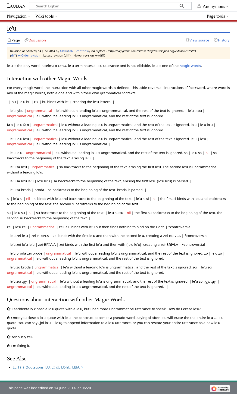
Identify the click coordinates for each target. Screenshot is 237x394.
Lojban (16, 5)
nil (207, 152)
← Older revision (29, 55)
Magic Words (190, 65)
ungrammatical (39, 110)
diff (13, 55)
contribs (82, 51)
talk (70, 51)
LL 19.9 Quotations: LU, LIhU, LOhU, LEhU (47, 367)
